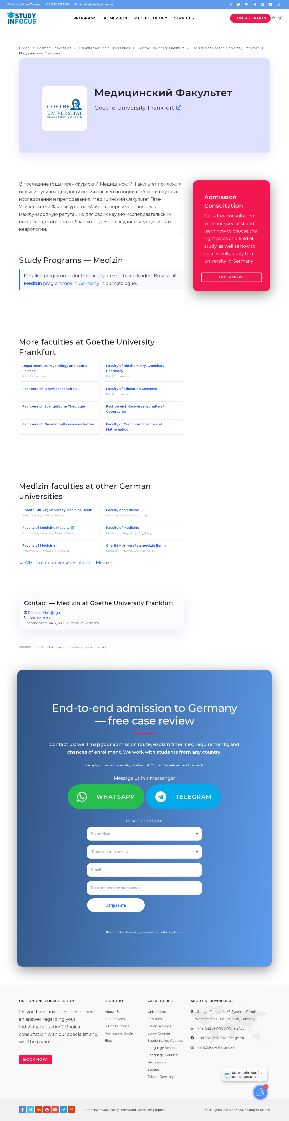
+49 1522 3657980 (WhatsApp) (221, 1028)
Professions (157, 1062)
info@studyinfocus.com (216, 1047)
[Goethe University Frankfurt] (179, 107)
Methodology (150, 18)
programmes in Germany (61, 283)
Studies (153, 1069)
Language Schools (162, 1048)
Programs (85, 18)
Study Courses (159, 1033)
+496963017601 (40, 618)
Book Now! (231, 277)
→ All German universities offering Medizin (66, 562)
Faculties (155, 1019)
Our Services (115, 1019)
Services (184, 18)
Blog (108, 1041)
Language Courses (162, 1055)
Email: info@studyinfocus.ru (94, 4)
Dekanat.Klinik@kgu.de (46, 613)
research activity (96, 647)
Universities (157, 1012)
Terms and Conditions (136, 1110)
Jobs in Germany (161, 1077)
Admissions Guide (119, 1033)
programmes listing (70, 647)
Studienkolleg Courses (165, 1041)
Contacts (90, 1110)
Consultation (250, 18)
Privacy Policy (172, 932)
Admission (116, 18)
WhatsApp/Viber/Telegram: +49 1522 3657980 (38, 4)
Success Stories (117, 1026)
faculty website (45, 647)
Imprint (159, 1110)
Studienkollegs (159, 1026)
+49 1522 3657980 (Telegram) (221, 1038)
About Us (112, 1012)
